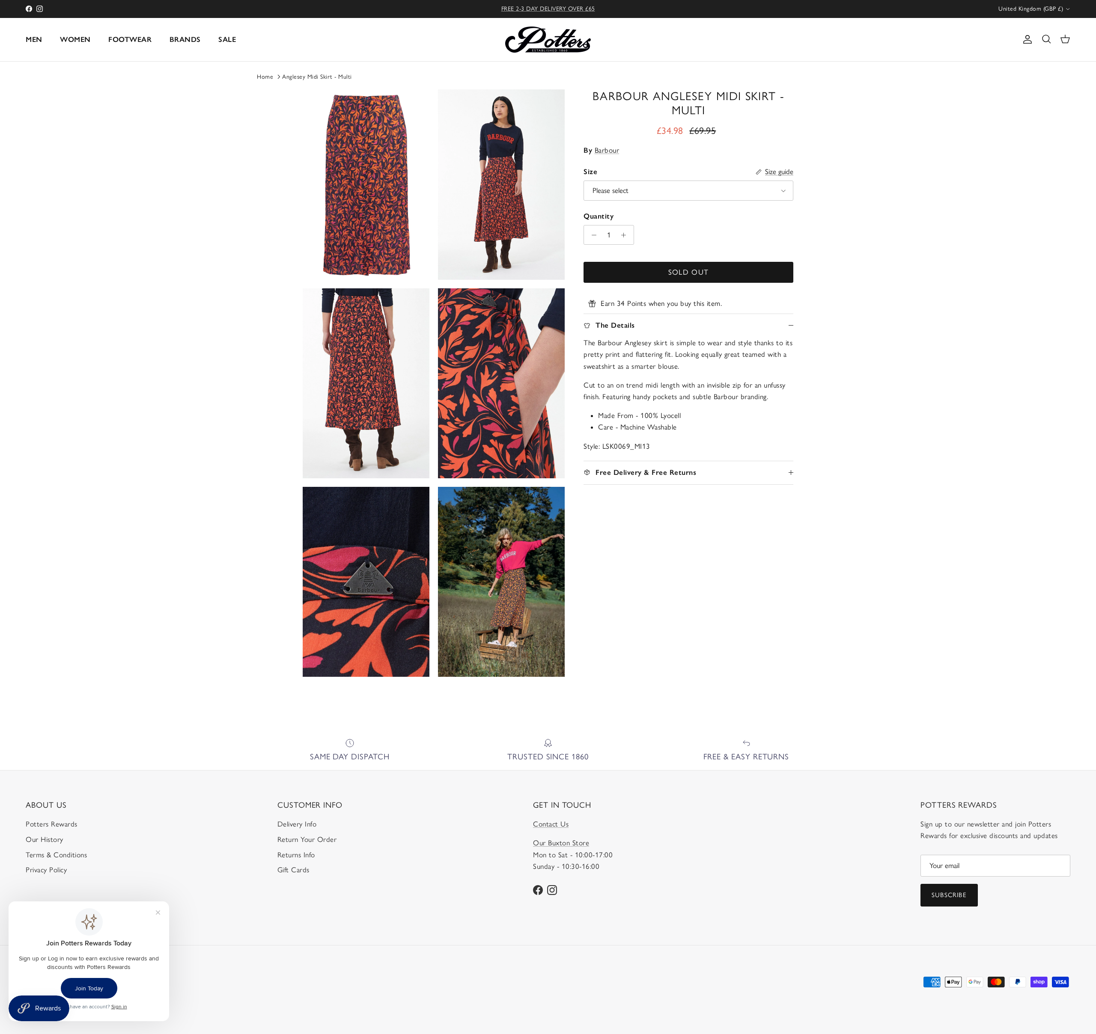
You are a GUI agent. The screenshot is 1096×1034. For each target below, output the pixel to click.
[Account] (1026, 39)
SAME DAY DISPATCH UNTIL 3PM (548, 8)
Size (590, 171)
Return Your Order (307, 839)
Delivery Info (297, 824)
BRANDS (185, 39)
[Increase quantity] (626, 234)
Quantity (599, 216)
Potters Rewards (51, 824)
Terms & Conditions (56, 854)
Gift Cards (293, 869)
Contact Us (551, 824)
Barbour (607, 150)
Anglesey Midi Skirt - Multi (317, 76)
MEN (34, 39)
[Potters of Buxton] (548, 40)
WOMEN (75, 39)
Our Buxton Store (561, 842)
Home (265, 76)
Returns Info (296, 854)
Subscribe (949, 895)
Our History (44, 839)
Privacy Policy (46, 869)
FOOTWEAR (130, 39)
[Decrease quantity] (591, 234)
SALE (227, 39)
